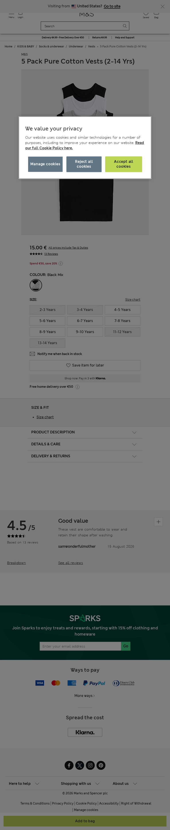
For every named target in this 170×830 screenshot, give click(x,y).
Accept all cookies (123, 164)
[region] (85, 147)
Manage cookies (45, 164)
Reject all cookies (84, 164)
